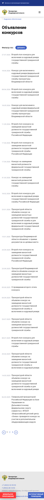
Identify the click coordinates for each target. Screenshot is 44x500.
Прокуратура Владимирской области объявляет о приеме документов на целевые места (24, 239)
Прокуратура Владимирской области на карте (19, 496)
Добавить (21, 48)
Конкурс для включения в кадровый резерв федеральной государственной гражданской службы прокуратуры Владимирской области (25, 76)
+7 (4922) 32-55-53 (9, 485)
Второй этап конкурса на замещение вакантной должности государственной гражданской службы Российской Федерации (24, 129)
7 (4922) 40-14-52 (8, 488)
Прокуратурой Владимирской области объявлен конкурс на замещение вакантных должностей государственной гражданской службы (24, 274)
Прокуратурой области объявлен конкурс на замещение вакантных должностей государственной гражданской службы (24, 324)
